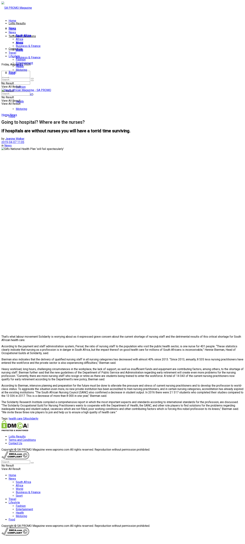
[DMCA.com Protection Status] (14, 430)
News (12, 32)
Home (12, 20)
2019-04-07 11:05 (12, 142)
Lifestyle (14, 56)
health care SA (18, 418)
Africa (19, 39)
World (19, 42)
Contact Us (15, 49)
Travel (12, 53)
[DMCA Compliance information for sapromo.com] (15, 458)
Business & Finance (28, 57)
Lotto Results (17, 23)
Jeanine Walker (14, 138)
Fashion (21, 87)
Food (12, 73)
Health (20, 66)
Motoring (21, 109)
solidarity (32, 418)
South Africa (23, 35)
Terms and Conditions (22, 440)
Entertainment (24, 63)
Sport (19, 49)
